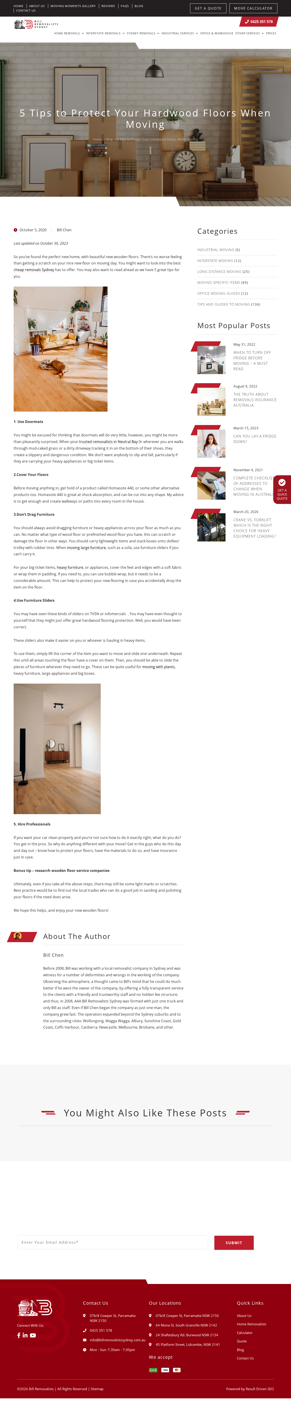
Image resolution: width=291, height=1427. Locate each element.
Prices (271, 33)
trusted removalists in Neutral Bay (108, 441)
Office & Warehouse (216, 33)
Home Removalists (251, 1324)
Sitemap (97, 1389)
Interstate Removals (103, 33)
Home (18, 6)
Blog (139, 6)
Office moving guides (218, 293)
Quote (242, 1341)
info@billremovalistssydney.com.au (118, 1340)
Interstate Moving (215, 260)
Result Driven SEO (260, 1389)
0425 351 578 (262, 21)
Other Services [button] (247, 33)
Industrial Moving (215, 249)
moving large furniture (86, 547)
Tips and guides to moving (223, 304)
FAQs (125, 6)
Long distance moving (219, 271)
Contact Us (26, 10)
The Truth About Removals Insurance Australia (255, 400)
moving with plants (158, 666)
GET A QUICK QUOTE (282, 494)
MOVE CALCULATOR (253, 8)
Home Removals (67, 33)
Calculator (245, 1332)
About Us (37, 6)
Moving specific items (218, 282)
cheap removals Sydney (34, 269)
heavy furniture (70, 567)
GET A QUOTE (208, 8)
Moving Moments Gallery (73, 6)
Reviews (108, 6)
